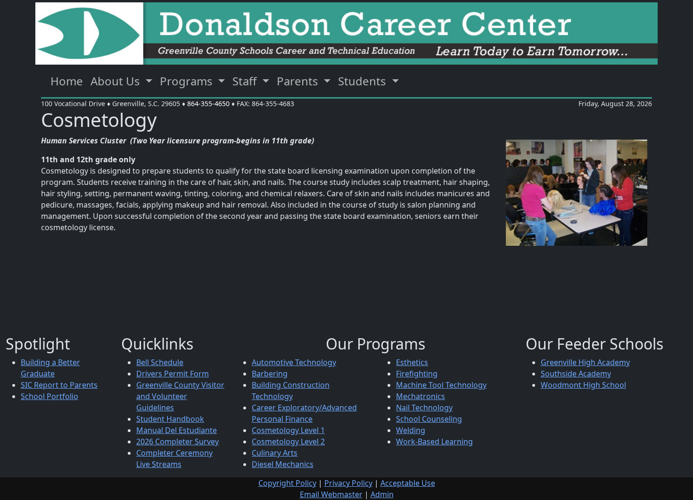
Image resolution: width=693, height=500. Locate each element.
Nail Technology (424, 407)
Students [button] (363, 81)
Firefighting (416, 373)
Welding (410, 430)
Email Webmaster (331, 494)
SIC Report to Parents (59, 385)
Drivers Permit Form (172, 373)
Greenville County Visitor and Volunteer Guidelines (180, 396)
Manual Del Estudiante (176, 430)
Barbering (270, 373)
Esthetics (412, 362)
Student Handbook (170, 419)
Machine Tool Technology (441, 385)
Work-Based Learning (434, 441)
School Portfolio (49, 396)
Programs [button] (187, 81)
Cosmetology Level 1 (288, 430)
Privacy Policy (348, 483)
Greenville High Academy (585, 362)
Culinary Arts (274, 453)
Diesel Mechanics (283, 464)
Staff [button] (246, 81)
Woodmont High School (583, 385)
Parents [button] (299, 81)
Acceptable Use (407, 483)
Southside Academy (576, 373)
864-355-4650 (208, 103)
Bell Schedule (159, 362)
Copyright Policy (287, 483)
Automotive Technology (294, 362)
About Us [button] (117, 81)
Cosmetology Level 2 (288, 441)
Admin (382, 494)
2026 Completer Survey (177, 441)
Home (66, 81)
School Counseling (429, 419)
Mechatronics (420, 396)
